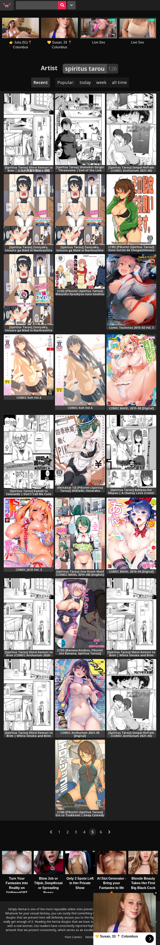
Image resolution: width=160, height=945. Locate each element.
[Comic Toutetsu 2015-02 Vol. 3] (131, 289)
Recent (40, 82)
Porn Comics (73, 937)
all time (119, 82)
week (101, 82)
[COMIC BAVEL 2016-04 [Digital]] (131, 533)
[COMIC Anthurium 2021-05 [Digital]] (80, 695)
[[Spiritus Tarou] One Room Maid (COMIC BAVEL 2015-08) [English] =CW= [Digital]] (80, 533)
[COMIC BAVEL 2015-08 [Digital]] (131, 370)
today (85, 82)
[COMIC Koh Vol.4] (29, 364)
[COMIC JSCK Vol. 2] (29, 532)
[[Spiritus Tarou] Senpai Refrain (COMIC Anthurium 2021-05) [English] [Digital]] (131, 695)
